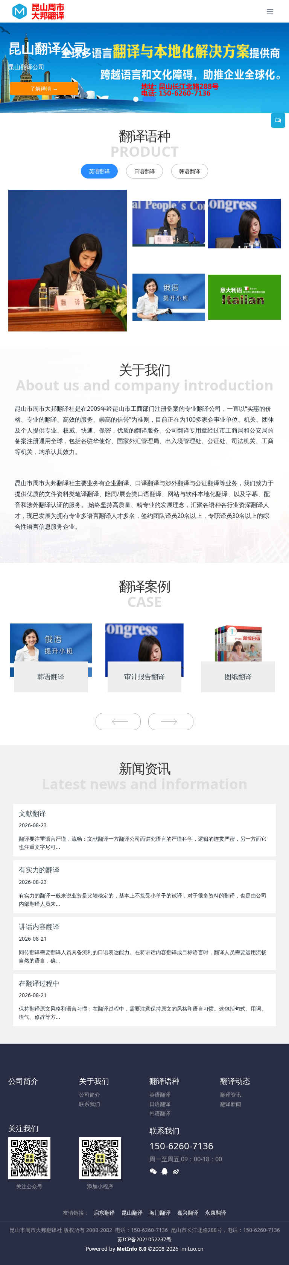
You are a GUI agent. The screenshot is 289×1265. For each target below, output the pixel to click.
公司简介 (23, 1081)
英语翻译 (99, 171)
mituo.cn (192, 1248)
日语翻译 (144, 171)
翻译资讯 (230, 1094)
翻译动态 (235, 1081)
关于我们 (94, 1081)
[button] (14, 68)
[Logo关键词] (42, 11)
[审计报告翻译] (144, 649)
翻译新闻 (230, 1104)
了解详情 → (44, 88)
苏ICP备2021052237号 (144, 1239)
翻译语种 (164, 1081)
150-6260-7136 (181, 1145)
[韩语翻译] (51, 649)
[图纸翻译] (238, 649)
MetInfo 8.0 (131, 1248)
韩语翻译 (189, 171)
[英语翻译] (67, 260)
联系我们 (89, 1104)
